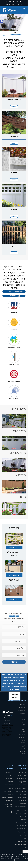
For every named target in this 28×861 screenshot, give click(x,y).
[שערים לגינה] (14, 586)
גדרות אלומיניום (22, 730)
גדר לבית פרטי (10, 856)
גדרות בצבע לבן (22, 724)
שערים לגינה (22, 734)
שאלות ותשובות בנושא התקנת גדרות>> (9, 806)
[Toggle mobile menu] (24, 9)
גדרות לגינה (21, 854)
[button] (1, 21)
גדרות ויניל (22, 714)
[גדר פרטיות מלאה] (14, 459)
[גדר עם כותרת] (14, 437)
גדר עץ (26, 858)
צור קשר (23, 757)
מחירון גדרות (22, 707)
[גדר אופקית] (14, 112)
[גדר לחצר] (14, 221)
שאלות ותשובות (23, 742)
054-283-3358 (10, 4)
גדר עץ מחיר (22, 858)
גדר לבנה (25, 860)
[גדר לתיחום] (14, 534)
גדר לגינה (26, 854)
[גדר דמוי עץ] (14, 148)
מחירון (9, 854)
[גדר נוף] (14, 503)
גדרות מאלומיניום (15, 858)
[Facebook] (11, 811)
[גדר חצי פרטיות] (14, 415)
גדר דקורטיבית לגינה (5, 858)
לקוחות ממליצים (23, 747)
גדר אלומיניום (25, 856)
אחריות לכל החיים (22, 753)
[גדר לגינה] (14, 75)
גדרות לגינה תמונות (18, 860)
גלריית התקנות (21, 710)
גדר (10, 858)
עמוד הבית (22, 704)
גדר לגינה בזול (3, 856)
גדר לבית (6, 854)
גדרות (2, 854)
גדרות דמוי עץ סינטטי (21, 718)
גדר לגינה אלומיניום (10, 860)
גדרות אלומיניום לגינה (18, 856)
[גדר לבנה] (14, 185)
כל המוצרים (22, 737)
